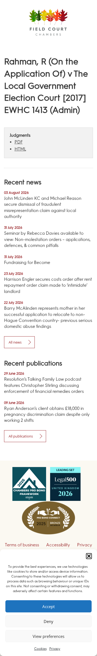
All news (15, 342)
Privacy (54, 649)
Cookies (40, 649)
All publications (21, 436)
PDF (19, 142)
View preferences (48, 636)
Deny (48, 621)
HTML (20, 149)
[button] (89, 556)
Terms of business (22, 544)
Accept (48, 606)
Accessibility (58, 544)
